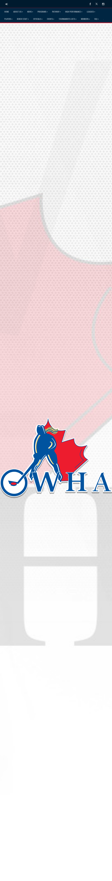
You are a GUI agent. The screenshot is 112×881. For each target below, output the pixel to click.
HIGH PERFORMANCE (73, 11)
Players (7, 18)
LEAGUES (90, 11)
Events (50, 18)
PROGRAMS (41, 11)
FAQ (95, 18)
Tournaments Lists (67, 18)
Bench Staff (22, 18)
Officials (37, 18)
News (29, 11)
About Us (17, 11)
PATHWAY (55, 11)
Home (6, 11)
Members (85, 18)
